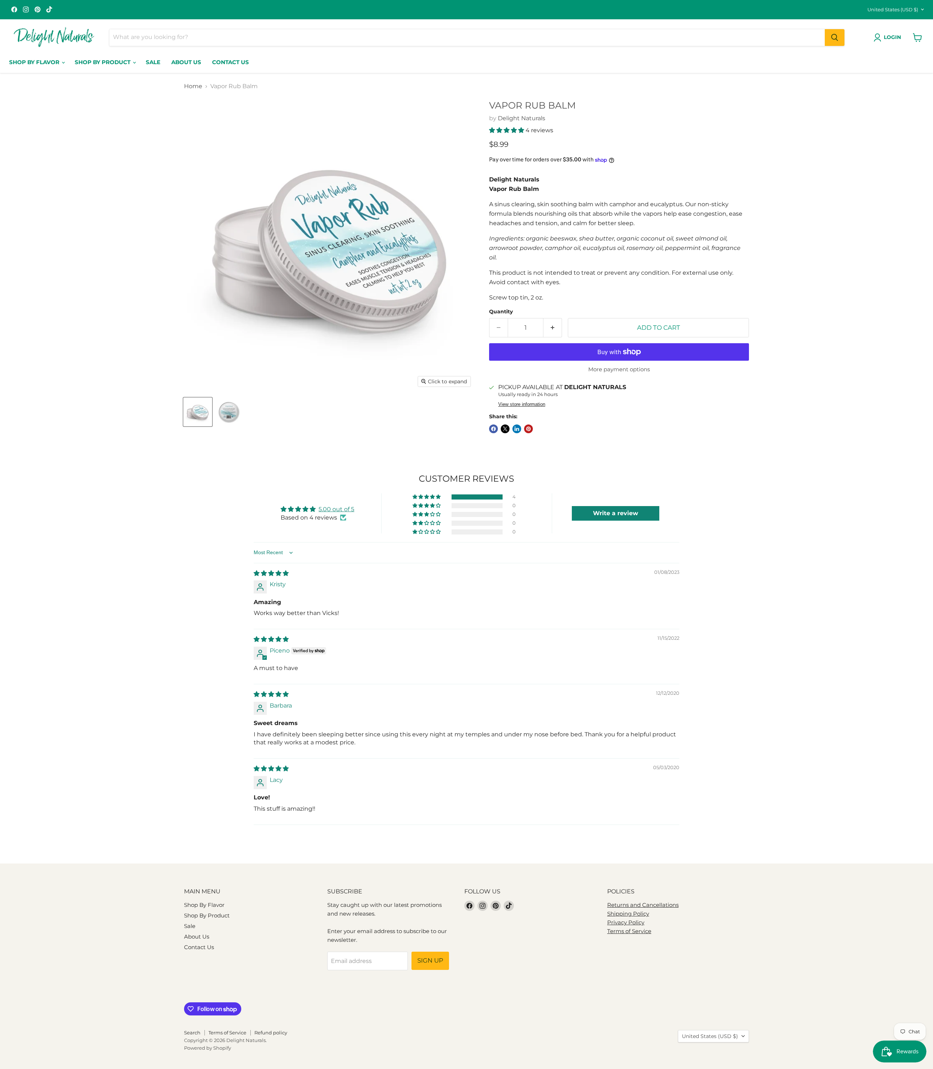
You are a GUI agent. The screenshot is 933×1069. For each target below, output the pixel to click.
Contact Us (230, 62)
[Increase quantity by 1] (552, 328)
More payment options (619, 369)
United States (892, 9)
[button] (507, 130)
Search (192, 1032)
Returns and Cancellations (643, 904)
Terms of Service (629, 931)
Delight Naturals (521, 118)
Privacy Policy (625, 922)
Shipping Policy (628, 913)
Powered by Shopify (207, 1048)
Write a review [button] (615, 513)
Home (193, 86)
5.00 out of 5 (336, 509)
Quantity (501, 311)
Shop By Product (103, 62)
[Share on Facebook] (493, 428)
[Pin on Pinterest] (528, 428)
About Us (186, 62)
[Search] (834, 37)
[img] (271, 573)
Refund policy (270, 1032)
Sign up (430, 960)
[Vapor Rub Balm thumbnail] (197, 412)
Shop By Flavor (35, 62)
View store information (521, 404)
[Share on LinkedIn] (516, 428)
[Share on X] (505, 428)
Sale (153, 62)
